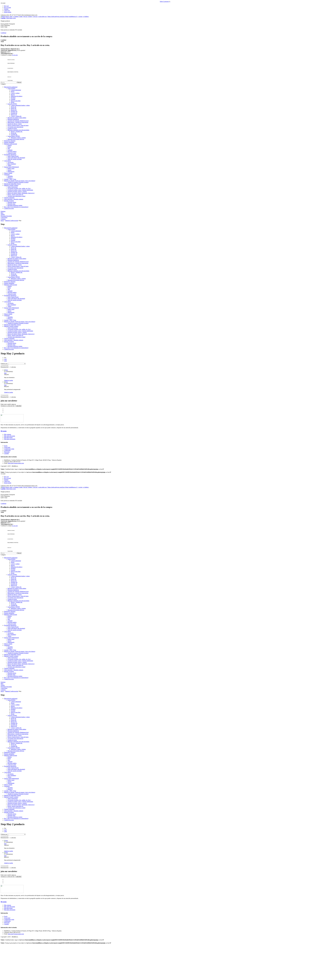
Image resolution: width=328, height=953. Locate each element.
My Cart (6, 6)
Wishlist (6, 9)
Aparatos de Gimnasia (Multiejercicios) (18, 120)
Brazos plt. (14, 110)
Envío (5, 445)
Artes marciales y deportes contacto (13, 199)
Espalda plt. (14, 113)
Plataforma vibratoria (9, 140)
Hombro (13, 97)
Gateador (10, 150)
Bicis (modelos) (12, 164)
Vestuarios (7, 174)
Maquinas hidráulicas (13, 119)
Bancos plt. (14, 114)
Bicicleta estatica (12, 151)
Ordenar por (4, 363)
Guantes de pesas (12, 128)
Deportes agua (11, 204)
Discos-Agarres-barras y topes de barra (18, 125)
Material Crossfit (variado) (11, 185)
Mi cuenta (3, 431)
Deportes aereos (12, 202)
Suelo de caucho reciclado (15, 159)
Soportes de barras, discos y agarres (17, 191)
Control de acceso (9, 208)
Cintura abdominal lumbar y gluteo (20, 105)
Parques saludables (9, 142)
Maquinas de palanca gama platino (17, 117)
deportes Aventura (9, 200)
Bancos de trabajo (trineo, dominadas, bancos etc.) (21, 193)
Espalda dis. (14, 134)
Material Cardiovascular (10, 144)
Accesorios (10, 162)
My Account (7, 7)
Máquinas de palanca (16, 96)
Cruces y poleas (15, 93)
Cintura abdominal (16, 90)
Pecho (12, 102)
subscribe (18, 406)
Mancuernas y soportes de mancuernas (18, 122)
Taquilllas (10, 176)
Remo (9, 147)
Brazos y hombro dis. (16, 131)
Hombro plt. (14, 111)
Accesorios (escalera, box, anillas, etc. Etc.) (19, 188)
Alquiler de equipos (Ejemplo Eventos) (18, 182)
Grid (5, 359)
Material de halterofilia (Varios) (12, 184)
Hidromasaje (11, 171)
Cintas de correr (12, 153)
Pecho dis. (13, 133)
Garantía (6, 453)
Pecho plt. (13, 107)
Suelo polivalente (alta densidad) (16, 157)
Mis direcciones (8, 437)
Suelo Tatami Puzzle (13, 156)
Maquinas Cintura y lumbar (18, 137)
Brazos (13, 94)
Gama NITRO (11, 88)
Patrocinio (7, 452)
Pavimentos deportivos (10, 154)
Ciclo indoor (7, 160)
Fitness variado (8, 173)
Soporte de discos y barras (15, 124)
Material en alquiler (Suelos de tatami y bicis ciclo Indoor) (19, 180)
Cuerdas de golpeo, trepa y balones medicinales (20, 190)
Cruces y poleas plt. (16, 116)
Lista (5, 360)
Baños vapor (11, 168)
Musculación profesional (10, 87)
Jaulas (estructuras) (13, 187)
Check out (7, 10)
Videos (9, 165)
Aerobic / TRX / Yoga (10, 179)
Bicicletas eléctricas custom (15, 205)
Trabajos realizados (9, 197)
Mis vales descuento (9, 436)
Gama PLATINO (12, 104)
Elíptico (10, 145)
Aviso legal (7, 447)
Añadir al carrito (8, 380)
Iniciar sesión (7, 12)
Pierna (12, 91)
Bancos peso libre (15, 100)
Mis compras (7, 434)
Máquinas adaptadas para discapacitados (18, 130)
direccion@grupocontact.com (16, 463)
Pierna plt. (13, 108)
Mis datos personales (9, 439)
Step (9, 148)
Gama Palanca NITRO (14, 136)
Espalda (13, 99)
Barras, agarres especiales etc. (15, 194)
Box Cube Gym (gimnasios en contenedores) (16, 207)
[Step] (6, 370)
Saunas (9, 170)
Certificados (7, 450)
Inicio (2, 220)
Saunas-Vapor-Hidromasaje (11, 167)
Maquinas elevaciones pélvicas (16, 139)
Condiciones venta (9, 449)
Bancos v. (10, 177)
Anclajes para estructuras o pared (16, 196)
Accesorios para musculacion (15, 127)
